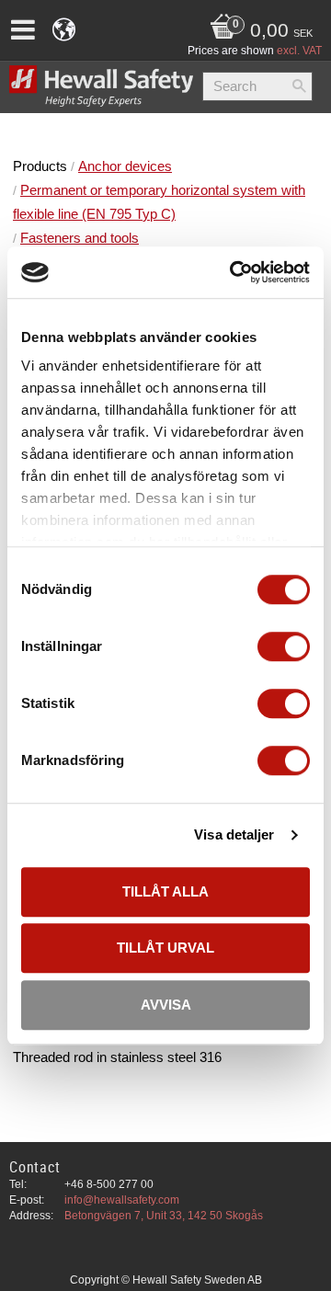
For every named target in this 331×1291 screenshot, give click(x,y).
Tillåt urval (165, 947)
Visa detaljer (234, 834)
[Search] (299, 86)
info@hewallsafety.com (121, 1200)
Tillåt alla (165, 891)
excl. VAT (299, 50)
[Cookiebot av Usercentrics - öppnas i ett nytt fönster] (233, 272)
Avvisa (166, 1004)
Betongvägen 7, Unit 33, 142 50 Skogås (163, 1215)
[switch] (283, 646)
